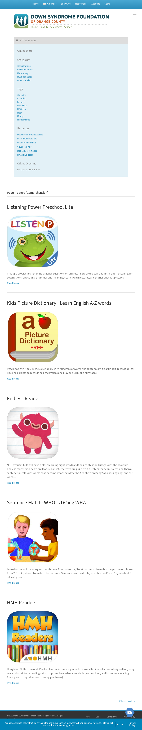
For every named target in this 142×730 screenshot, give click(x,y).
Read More (13, 283)
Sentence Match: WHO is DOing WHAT (47, 502)
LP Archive (22, 105)
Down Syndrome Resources (30, 134)
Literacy (21, 102)
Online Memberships (26, 142)
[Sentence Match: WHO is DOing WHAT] (33, 536)
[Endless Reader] (33, 432)
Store (107, 4)
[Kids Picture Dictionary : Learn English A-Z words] (33, 337)
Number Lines (23, 119)
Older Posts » (127, 701)
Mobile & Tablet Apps (27, 150)
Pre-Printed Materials (27, 138)
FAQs (87, 716)
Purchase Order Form (28, 169)
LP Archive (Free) (25, 154)
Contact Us (112, 716)
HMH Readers (21, 602)
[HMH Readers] (33, 637)
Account (95, 4)
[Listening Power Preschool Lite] (32, 241)
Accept (120, 724)
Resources (81, 4)
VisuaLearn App (24, 146)
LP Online (66, 4)
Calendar (51, 4)
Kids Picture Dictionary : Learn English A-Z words (59, 303)
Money (20, 116)
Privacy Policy (129, 716)
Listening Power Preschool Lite (40, 207)
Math (19, 112)
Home (36, 4)
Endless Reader (23, 398)
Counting (21, 98)
